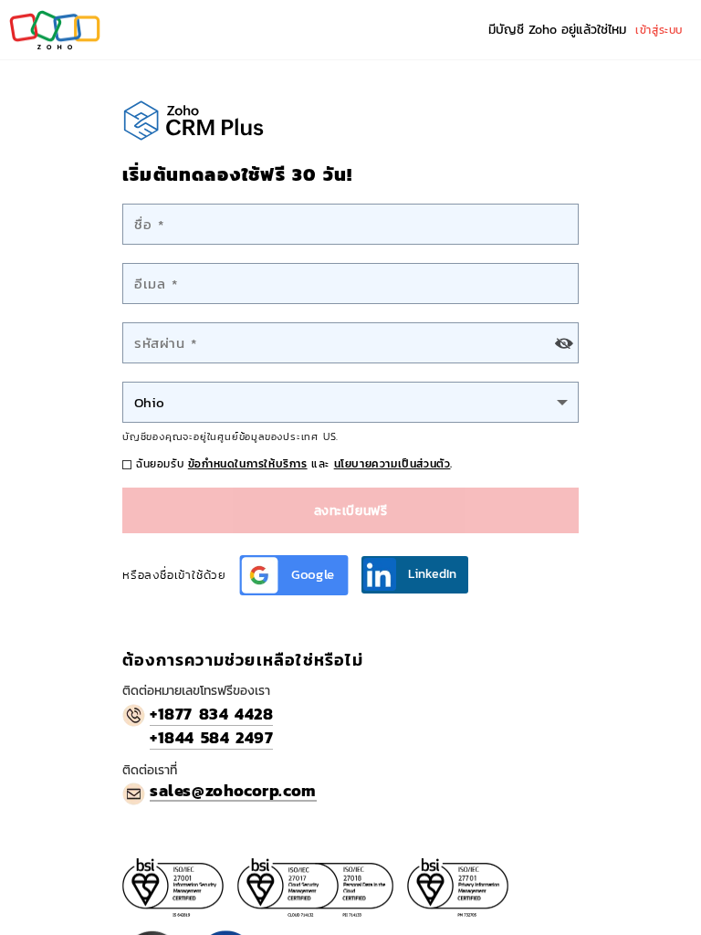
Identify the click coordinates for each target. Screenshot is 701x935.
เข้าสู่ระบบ (659, 30)
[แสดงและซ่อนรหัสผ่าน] (564, 342)
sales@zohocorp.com (233, 790)
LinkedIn (432, 573)
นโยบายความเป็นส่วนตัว (392, 464)
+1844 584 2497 (211, 738)
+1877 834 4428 (211, 714)
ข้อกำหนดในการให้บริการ (248, 464)
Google (313, 574)
